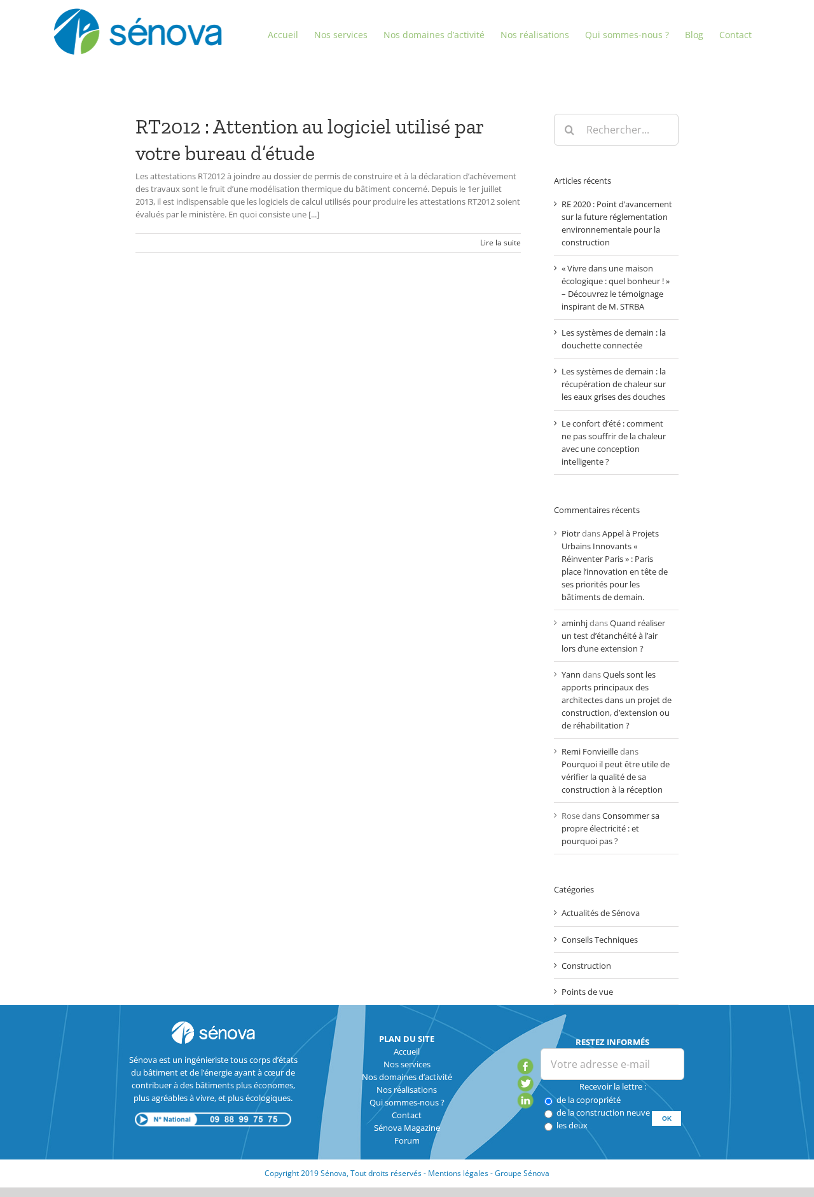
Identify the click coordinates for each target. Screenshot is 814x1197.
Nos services (407, 1064)
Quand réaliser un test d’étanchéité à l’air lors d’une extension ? (613, 635)
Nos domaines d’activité (407, 1077)
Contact (407, 1115)
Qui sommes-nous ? (407, 1102)
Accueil (407, 1051)
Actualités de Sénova (601, 913)
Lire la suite (500, 242)
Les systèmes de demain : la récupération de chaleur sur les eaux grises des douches (614, 384)
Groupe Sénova (522, 1173)
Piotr (571, 533)
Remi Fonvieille (590, 751)
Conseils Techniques (600, 939)
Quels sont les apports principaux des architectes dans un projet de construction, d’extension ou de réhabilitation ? (617, 700)
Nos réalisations (406, 1089)
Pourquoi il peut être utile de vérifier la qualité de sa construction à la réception (616, 776)
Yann (571, 674)
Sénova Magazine (407, 1127)
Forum (407, 1140)
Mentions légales (458, 1173)
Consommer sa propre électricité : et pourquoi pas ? (610, 828)
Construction (586, 965)
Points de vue (587, 991)
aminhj (575, 623)
